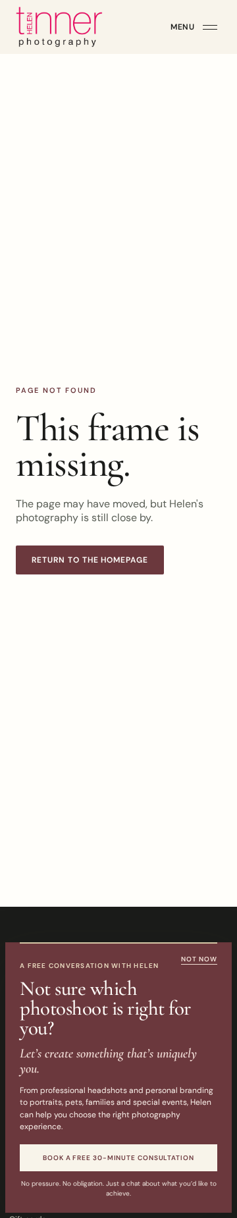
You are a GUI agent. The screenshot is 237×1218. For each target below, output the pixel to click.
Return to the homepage (90, 560)
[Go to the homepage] (59, 27)
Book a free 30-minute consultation (118, 1158)
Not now (199, 959)
